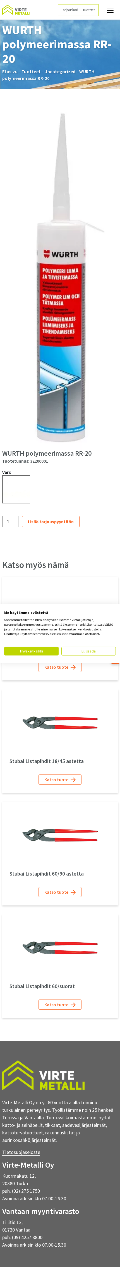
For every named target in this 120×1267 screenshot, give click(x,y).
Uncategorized (60, 71)
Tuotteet (31, 71)
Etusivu (10, 71)
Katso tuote (56, 667)
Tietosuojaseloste (21, 1152)
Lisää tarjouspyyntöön (51, 521)
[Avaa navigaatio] (110, 10)
